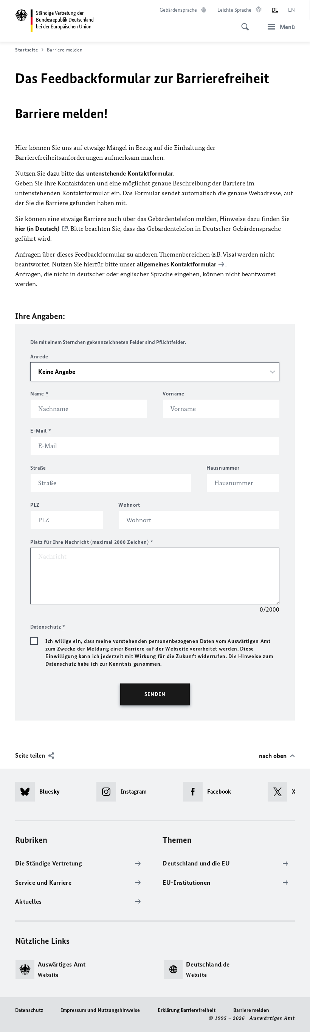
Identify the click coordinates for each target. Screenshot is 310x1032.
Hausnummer (222, 468)
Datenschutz (29, 1010)
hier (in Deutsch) (37, 228)
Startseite (26, 50)
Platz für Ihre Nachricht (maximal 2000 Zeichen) (91, 542)
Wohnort (129, 505)
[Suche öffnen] (242, 22)
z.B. (217, 254)
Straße (38, 468)
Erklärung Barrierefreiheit (186, 1010)
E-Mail (40, 431)
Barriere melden (251, 1010)
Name (39, 394)
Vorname (173, 394)
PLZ (35, 505)
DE (275, 10)
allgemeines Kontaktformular (176, 264)
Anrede (39, 356)
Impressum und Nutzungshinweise (100, 1010)
